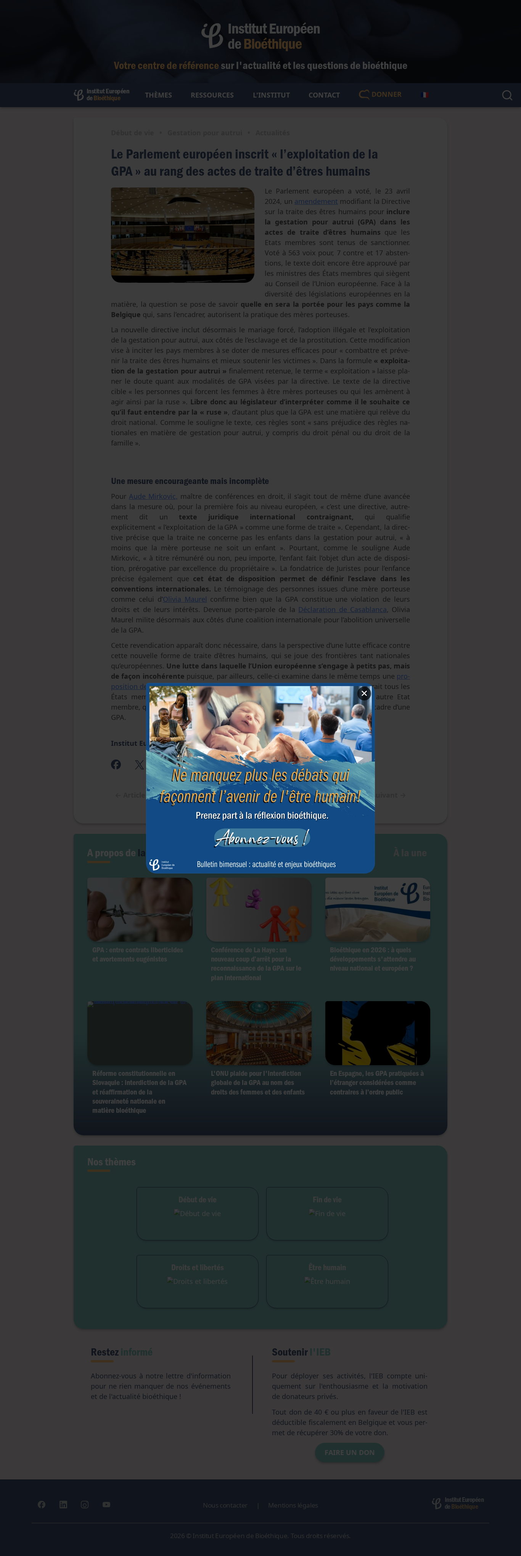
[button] (260, 778)
